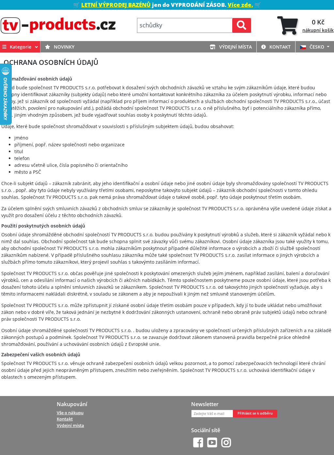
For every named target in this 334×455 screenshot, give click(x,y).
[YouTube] (212, 442)
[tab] (305, 25)
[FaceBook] (198, 442)
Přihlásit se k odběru (255, 413)
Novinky (63, 47)
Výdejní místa (235, 47)
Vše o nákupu (70, 413)
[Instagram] (226, 442)
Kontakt (279, 47)
